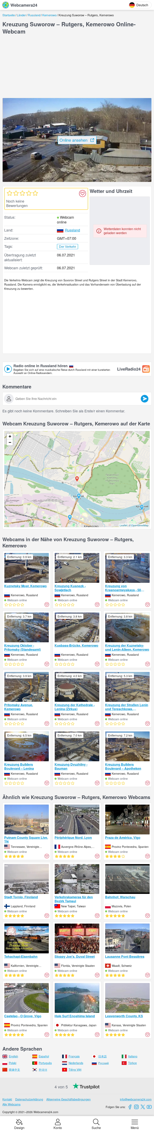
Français (74, 1056)
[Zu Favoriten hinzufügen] (82, 193)
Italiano (132, 1056)
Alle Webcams (11, 1104)
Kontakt (7, 1099)
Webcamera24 (23, 5)
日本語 (102, 1056)
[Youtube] (149, 1106)
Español (44, 1056)
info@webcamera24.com (136, 1099)
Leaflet (123, 525)
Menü (135, 1127)
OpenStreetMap (140, 525)
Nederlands (76, 1063)
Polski (12, 1063)
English (13, 1056)
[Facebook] (130, 1106)
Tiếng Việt (75, 1069)
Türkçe (132, 1063)
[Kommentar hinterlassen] (144, 399)
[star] (9, 193)
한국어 (43, 1069)
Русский (103, 1063)
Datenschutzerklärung (29, 1099)
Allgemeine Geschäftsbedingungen (68, 1099)
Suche (96, 1127)
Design (19, 1127)
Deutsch (142, 5)
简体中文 (14, 1069)
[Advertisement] (77, 66)
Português (45, 1063)
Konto (58, 1127)
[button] (79, 496)
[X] (142, 1106)
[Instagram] (136, 1106)
